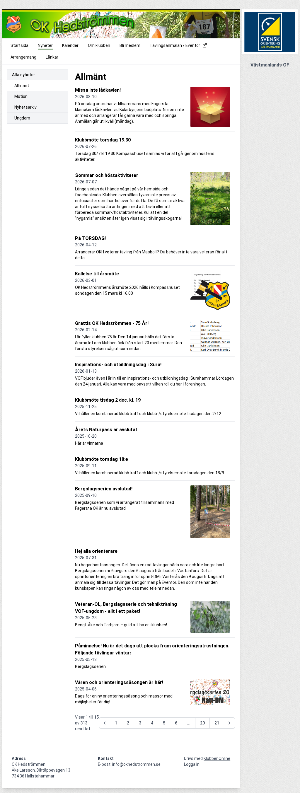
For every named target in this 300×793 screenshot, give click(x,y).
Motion (21, 96)
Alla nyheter (23, 74)
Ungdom (22, 118)
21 (216, 723)
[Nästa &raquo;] (229, 723)
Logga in (192, 764)
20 (202, 723)
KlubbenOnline (217, 758)
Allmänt (21, 85)
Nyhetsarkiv (25, 107)
